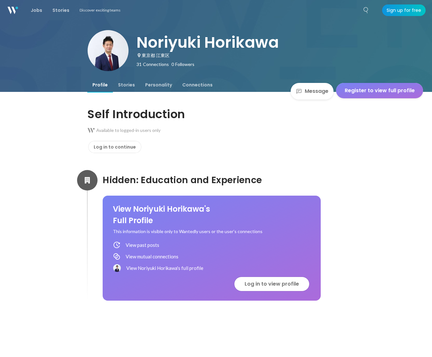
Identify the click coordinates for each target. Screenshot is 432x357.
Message (316, 91)
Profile (100, 85)
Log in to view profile (272, 284)
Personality (158, 85)
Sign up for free (404, 10)
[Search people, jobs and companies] (366, 10)
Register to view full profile (380, 90)
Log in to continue (115, 147)
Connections (197, 85)
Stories (126, 85)
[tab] (100, 85)
